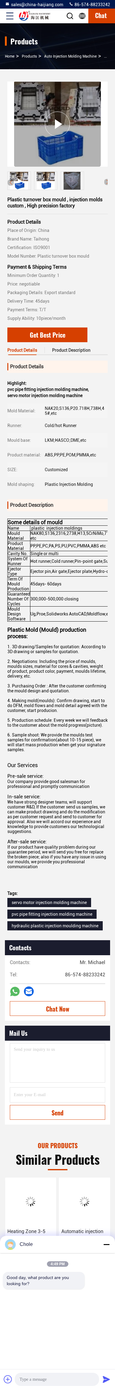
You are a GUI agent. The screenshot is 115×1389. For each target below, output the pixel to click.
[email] (29, 991)
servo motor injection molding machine (49, 902)
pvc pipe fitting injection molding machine (52, 914)
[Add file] (8, 1379)
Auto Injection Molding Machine (70, 56)
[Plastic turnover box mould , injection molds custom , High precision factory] (57, 124)
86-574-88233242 (92, 4)
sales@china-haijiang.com (37, 4)
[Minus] (106, 1244)
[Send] (106, 1379)
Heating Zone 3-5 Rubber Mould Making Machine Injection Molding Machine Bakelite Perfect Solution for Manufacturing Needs (28, 1235)
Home (9, 56)
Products (29, 56)
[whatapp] (15, 991)
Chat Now (57, 1008)
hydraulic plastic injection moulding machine (55, 925)
